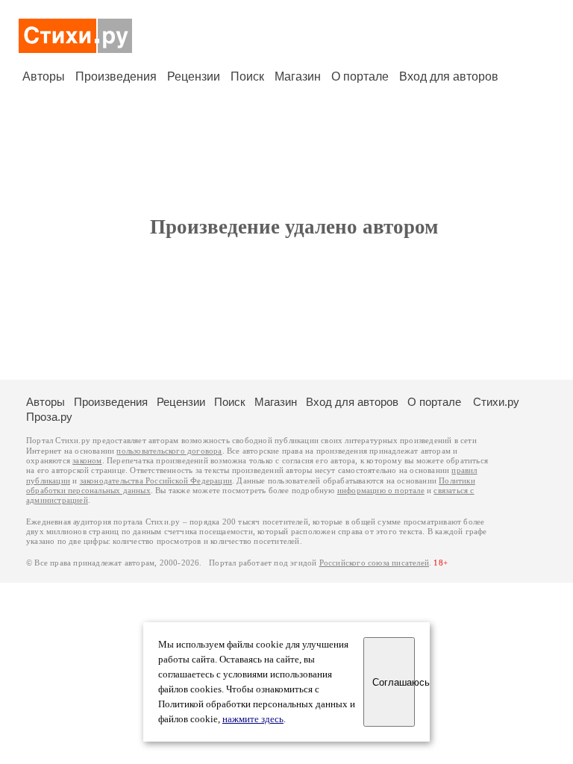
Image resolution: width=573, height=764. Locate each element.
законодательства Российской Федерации (156, 481)
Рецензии (193, 76)
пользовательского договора (169, 451)
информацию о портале (381, 490)
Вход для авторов (448, 76)
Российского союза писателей (374, 563)
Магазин (298, 76)
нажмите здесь (253, 719)
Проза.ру (49, 416)
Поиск (247, 76)
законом (86, 461)
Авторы (43, 76)
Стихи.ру (496, 401)
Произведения (116, 76)
